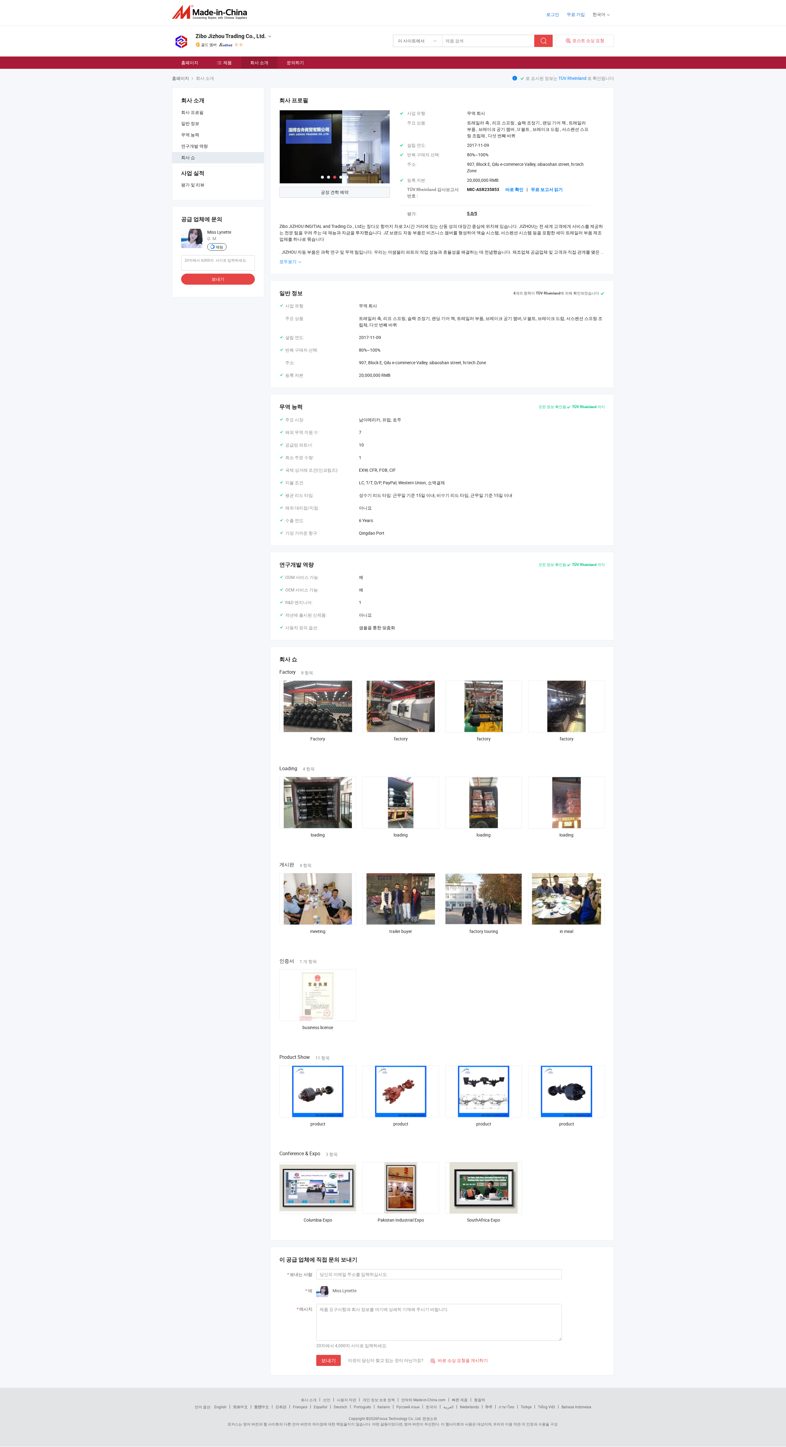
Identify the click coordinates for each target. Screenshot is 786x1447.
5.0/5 (472, 213)
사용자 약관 (346, 1399)
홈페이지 (189, 62)
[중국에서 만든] (211, 12)
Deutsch (340, 1406)
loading (318, 835)
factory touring (483, 931)
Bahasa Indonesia (576, 1406)
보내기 (218, 279)
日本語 (280, 1406)
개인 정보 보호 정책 (379, 1399)
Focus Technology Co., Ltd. (399, 1418)
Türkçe (526, 1406)
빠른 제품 (460, 1399)
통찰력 (479, 1399)
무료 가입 (576, 14)
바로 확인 (514, 189)
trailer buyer (400, 931)
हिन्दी (488, 1406)
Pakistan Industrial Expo (401, 1220)
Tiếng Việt (546, 1406)
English (220, 1406)
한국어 (431, 1406)
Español (320, 1406)
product (317, 1124)
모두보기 (288, 261)
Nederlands (469, 1406)
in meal (566, 931)
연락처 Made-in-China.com (423, 1399)
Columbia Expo (318, 1220)
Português (362, 1406)
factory (401, 739)
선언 (326, 1399)
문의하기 (295, 62)
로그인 (552, 14)
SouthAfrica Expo (483, 1220)
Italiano (383, 1406)
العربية (448, 1406)
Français (300, 1406)
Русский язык (407, 1406)
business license (317, 1027)
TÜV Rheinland (572, 78)
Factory (317, 739)
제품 (227, 62)
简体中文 (240, 1406)
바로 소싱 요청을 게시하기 (459, 1360)
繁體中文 (261, 1406)
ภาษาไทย (506, 1406)
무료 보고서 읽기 (547, 189)
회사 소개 (259, 62)
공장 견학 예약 (334, 192)
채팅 (219, 246)
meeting (317, 931)
